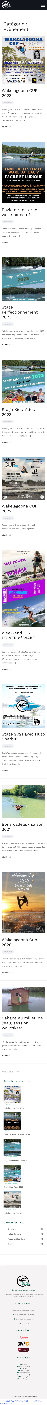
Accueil (24, 1364)
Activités (24, 1368)
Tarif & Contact (24, 1373)
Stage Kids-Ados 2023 (13, 1187)
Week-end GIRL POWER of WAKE (18, 635)
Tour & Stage (24, 1370)
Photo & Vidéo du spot (17, 1239)
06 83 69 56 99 (24, 1323)
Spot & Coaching (24, 1366)
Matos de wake (14, 1234)
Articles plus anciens (11, 1072)
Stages (10, 1244)
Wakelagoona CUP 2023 (14, 1108)
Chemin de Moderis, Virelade (24, 1314)
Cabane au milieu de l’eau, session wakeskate (22, 1023)
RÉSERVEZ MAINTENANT (16, 1401)
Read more (7, 127)
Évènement (7, 102)
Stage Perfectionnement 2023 (20, 312)
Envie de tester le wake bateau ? (19, 212)
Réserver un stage (24, 1375)
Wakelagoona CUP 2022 (14, 1213)
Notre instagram (24, 1379)
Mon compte (24, 1377)
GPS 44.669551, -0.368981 (24, 1319)
